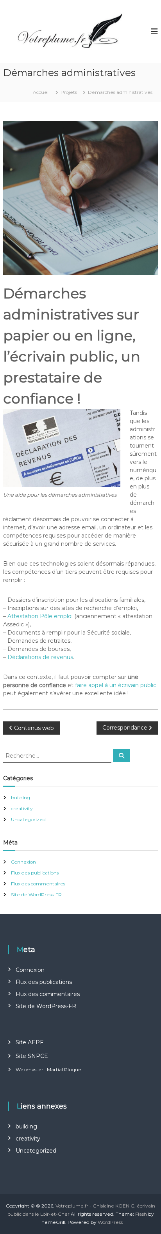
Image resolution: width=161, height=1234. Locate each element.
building (20, 797)
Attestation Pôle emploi (40, 616)
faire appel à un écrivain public (115, 685)
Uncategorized (28, 819)
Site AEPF (29, 1042)
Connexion (23, 862)
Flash (141, 1214)
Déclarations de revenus (40, 657)
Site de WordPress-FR (36, 894)
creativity (22, 808)
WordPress (110, 1222)
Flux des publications (35, 873)
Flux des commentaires (38, 884)
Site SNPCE (32, 1055)
